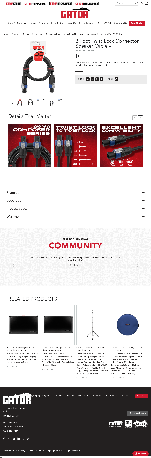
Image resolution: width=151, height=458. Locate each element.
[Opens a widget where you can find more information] (140, 454)
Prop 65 (70, 396)
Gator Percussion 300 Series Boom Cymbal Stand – (90, 349)
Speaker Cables (53, 34)
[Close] (1, 457)
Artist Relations (111, 396)
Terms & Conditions (35, 451)
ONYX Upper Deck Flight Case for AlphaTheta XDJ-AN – (56, 349)
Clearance (126, 396)
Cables (15, 34)
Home (5, 34)
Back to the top (138, 413)
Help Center (83, 396)
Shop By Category (41, 396)
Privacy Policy (19, 451)
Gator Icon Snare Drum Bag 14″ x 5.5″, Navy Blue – (127, 349)
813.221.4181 (12, 431)
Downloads (58, 396)
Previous (13, 266)
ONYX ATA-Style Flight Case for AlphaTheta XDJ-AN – (20, 349)
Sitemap (7, 451)
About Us (97, 396)
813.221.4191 (15, 423)
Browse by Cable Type (32, 34)
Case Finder (141, 396)
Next (138, 266)
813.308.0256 (17, 427)
